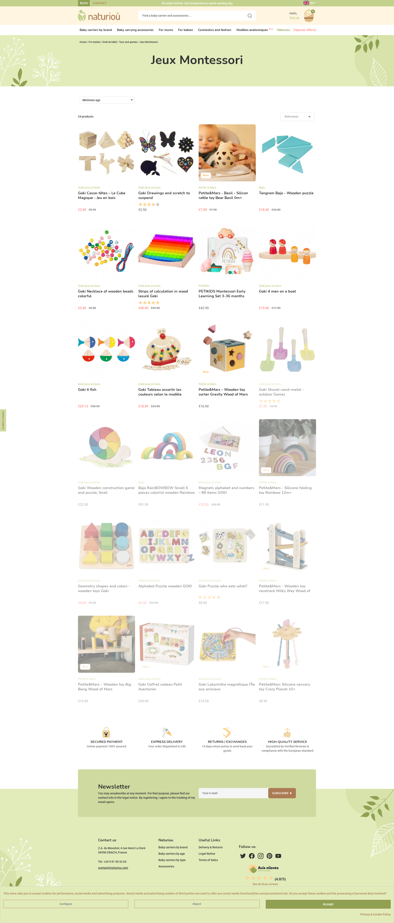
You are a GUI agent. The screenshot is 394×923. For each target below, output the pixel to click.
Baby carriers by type (172, 860)
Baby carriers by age (171, 853)
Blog (84, 3)
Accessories (166, 866)
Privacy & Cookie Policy (375, 914)
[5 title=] (157, 204)
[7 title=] (212, 597)
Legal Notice (207, 853)
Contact (100, 3)
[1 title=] (140, 204)
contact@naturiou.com (113, 867)
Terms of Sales (208, 860)
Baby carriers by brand (173, 847)
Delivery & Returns (211, 847)
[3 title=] (149, 204)
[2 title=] (145, 204)
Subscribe (280, 793)
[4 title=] (153, 204)
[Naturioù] (99, 15)
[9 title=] (216, 597)
